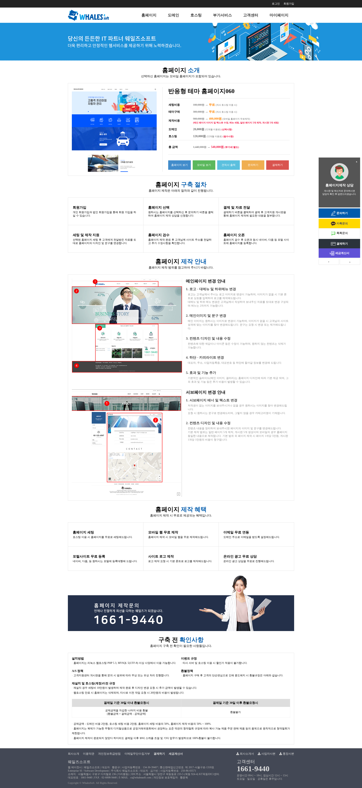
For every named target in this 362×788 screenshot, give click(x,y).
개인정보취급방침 (109, 753)
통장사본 (288, 753)
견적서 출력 (228, 165)
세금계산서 (342, 253)
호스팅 (196, 15)
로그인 (276, 3)
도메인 (173, 15)
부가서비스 (222, 15)
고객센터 (250, 15)
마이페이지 (279, 15)
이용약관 (88, 753)
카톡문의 (342, 223)
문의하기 (253, 165)
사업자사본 (268, 753)
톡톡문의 (342, 233)
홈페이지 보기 (179, 165)
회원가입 (289, 3)
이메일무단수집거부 (137, 753)
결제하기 (277, 165)
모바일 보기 (204, 165)
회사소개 (73, 753)
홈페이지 (148, 15)
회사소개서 (246, 753)
